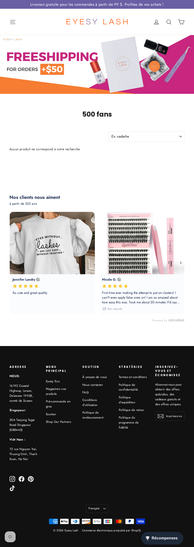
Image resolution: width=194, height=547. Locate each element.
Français (94, 508)
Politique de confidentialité (128, 387)
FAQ (85, 392)
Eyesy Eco (53, 381)
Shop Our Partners (58, 421)
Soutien (51, 414)
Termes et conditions (133, 377)
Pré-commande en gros (58, 404)
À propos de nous (94, 377)
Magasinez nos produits (56, 391)
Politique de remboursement (93, 415)
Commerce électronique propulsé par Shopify (111, 530)
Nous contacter (92, 385)
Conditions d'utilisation (90, 402)
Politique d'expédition (127, 400)
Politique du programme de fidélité (129, 422)
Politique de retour (131, 410)
